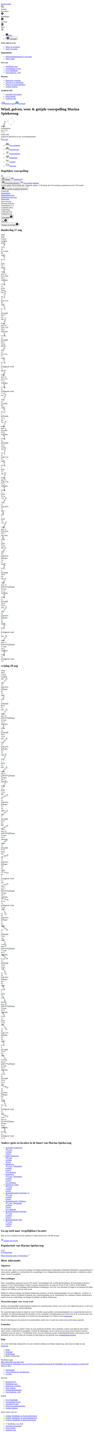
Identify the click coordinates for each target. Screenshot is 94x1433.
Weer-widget (10, 59)
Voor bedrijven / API (13, 73)
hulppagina (68, 1316)
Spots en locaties (12, 49)
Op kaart (5, 139)
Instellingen (13, 39)
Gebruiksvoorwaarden (14, 94)
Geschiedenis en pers (13, 69)
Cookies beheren (12, 87)
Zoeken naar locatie (11, 1241)
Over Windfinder (12, 71)
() (7, 195)
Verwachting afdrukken (12, 183)
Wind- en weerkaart (13, 47)
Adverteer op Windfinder (15, 82)
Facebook (21, 104)
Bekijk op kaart (10, 104)
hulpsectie (4, 1346)
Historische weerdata (13, 80)
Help (10, 35)
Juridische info (11, 99)
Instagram (33, 1418)
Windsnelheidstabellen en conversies (19, 57)
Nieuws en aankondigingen (15, 85)
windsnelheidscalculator (67, 1335)
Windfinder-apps (12, 66)
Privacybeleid (10, 96)
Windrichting (5, 193)
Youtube (33, 1420)
